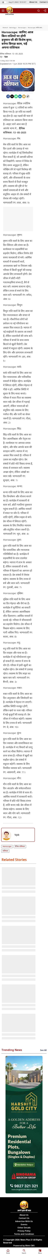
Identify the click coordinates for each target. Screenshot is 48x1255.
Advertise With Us (24, 1221)
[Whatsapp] (16, 96)
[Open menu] (4, 10)
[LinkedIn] (20, 96)
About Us (33, 2)
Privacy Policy (24, 1231)
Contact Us (24, 1218)
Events (24, 1224)
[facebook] (8, 96)
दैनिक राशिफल (20, 846)
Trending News (11, 1050)
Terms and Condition (24, 1234)
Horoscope (7, 846)
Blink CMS (30, 1246)
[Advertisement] (18, 225)
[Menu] (44, 11)
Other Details (24, 1228)
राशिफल (5, 851)
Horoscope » (22, 28)
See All (43, 1050)
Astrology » (13, 28)
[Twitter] (12, 96)
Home (5, 28)
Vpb (6, 57)
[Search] (38, 11)
